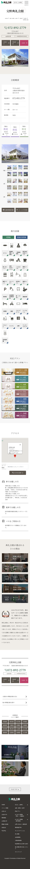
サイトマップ (18, 851)
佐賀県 (12, 732)
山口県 (25, 729)
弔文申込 (4, 830)
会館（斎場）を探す (14, 18)
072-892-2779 (17, 27)
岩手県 (18, 722)
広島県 (18, 729)
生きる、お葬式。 (19, 804)
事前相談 (15, 43)
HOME (6, 18)
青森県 (5, 722)
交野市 (25, 18)
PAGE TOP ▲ (15, 789)
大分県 (25, 732)
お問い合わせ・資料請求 (21, 824)
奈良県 (5, 729)
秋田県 (12, 722)
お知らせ (4, 811)
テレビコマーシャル (20, 830)
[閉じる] (20, 445)
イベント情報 (5, 808)
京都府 (18, 725)
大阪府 (21, 18)
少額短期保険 (18, 840)
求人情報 (17, 834)
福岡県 (5, 732)
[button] (15, 456)
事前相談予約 (18, 827)
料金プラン (17, 811)
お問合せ (6, 43)
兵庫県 (25, 725)
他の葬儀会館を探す (15, 703)
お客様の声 (4, 821)
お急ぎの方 (4, 814)
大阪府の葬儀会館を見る (15, 697)
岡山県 (12, 729)
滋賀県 (5, 725)
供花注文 (4, 827)
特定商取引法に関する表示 (21, 843)
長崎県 (18, 732)
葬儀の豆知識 (5, 824)
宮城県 (25, 722)
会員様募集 (17, 837)
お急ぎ (25, 42)
